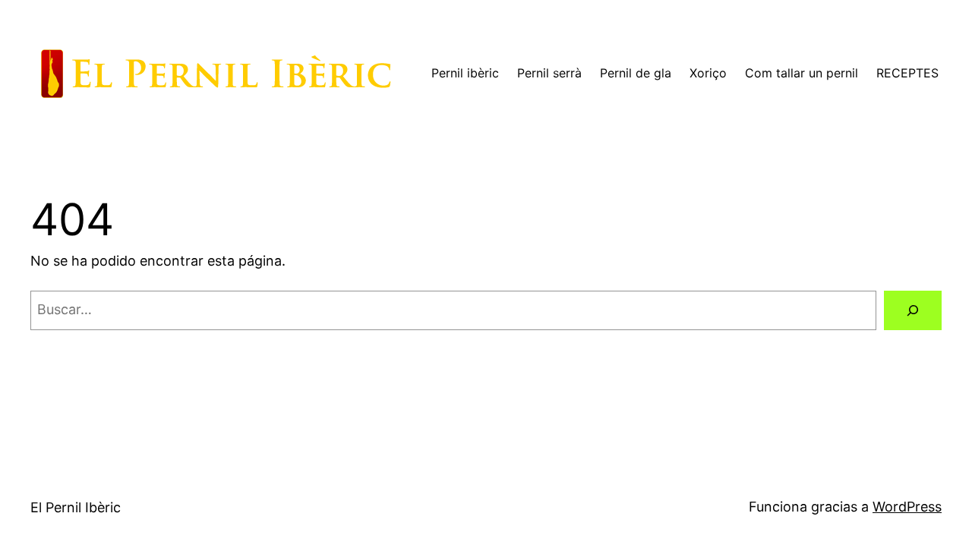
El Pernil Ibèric (75, 507)
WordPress (907, 507)
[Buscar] (913, 310)
